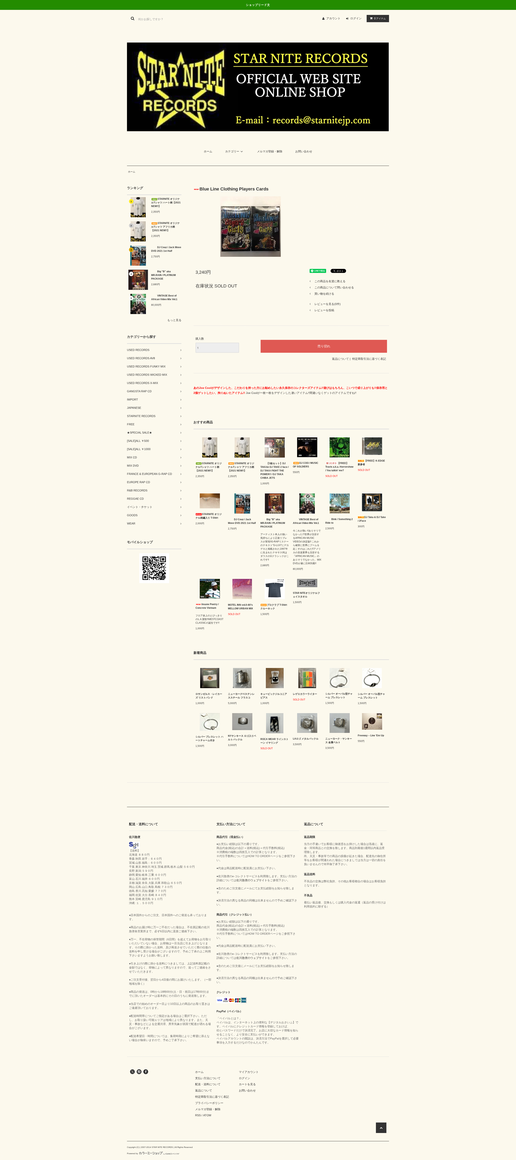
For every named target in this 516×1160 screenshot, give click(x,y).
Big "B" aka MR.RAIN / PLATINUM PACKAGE (163, 275)
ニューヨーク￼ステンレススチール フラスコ (241, 696)
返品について (340, 358)
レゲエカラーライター (305, 694)
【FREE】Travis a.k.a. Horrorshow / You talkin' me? (339, 467)
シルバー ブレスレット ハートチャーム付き (209, 738)
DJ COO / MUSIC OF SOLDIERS (305, 465)
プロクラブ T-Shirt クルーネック (273, 606)
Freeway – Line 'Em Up (371, 735)
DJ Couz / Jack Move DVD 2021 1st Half (166, 249)
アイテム (380, 18)
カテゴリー (232, 151)
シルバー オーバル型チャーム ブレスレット (339, 695)
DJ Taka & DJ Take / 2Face (372, 519)
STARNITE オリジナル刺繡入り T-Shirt (209, 516)
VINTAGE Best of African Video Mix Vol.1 (164, 297)
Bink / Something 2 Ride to (339, 521)
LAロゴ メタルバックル (305, 738)
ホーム (208, 151)
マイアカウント (249, 1072)
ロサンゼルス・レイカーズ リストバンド (209, 696)
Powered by (132, 1153)
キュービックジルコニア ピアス (273, 696)
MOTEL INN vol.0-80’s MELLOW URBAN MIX (240, 606)
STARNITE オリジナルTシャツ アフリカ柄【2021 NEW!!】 (165, 227)
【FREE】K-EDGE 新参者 (371, 462)
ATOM (207, 1115)
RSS (198, 1115)
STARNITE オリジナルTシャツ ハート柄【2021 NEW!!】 (166, 203)
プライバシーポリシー (209, 1103)
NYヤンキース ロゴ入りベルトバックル (242, 737)
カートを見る (247, 1084)
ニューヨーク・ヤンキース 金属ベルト (338, 740)
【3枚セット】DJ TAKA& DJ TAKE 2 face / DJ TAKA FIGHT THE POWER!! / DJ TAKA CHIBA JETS (274, 470)
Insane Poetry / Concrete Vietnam (207, 606)
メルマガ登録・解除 (269, 151)
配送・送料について (208, 1084)
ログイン (356, 18)
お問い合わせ (303, 151)
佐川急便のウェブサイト (251, 880)
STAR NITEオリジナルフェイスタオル (306, 595)
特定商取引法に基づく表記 (369, 358)
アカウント (333, 18)
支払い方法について (208, 1078)
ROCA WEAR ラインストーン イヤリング (274, 741)
